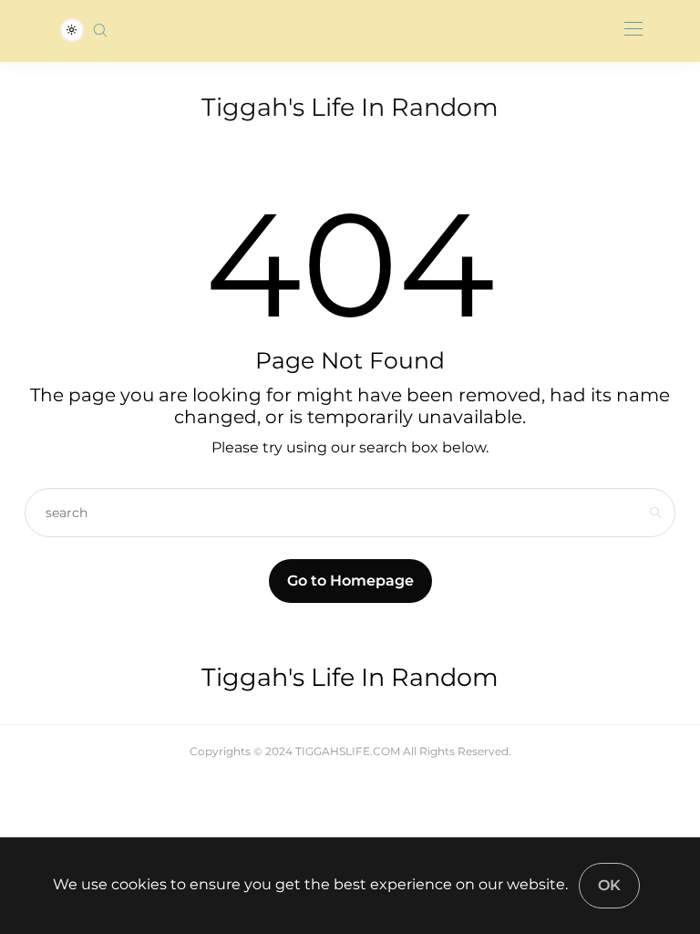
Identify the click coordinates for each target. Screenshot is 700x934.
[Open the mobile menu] (633, 29)
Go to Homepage (350, 580)
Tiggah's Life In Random (350, 107)
